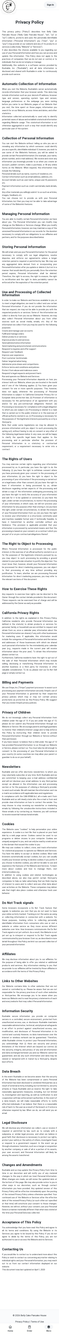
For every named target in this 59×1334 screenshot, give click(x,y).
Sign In (50, 5)
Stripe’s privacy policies (26, 703)
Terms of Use (37, 1321)
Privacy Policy (22, 1321)
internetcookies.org (10, 872)
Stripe (22, 687)
